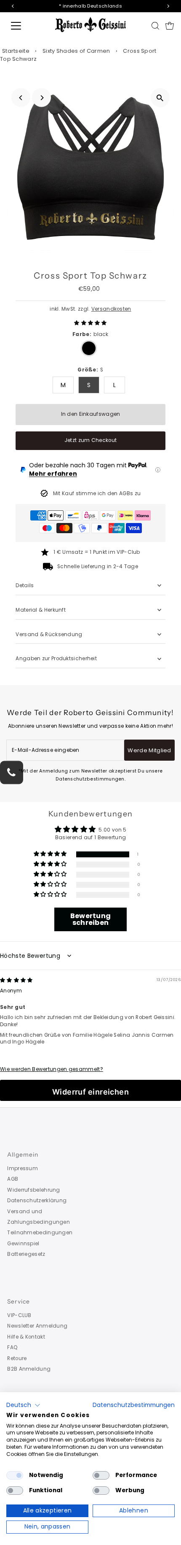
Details (25, 585)
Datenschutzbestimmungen (134, 1405)
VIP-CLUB (19, 1315)
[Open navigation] (25, 25)
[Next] (41, 97)
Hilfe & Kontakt (26, 1337)
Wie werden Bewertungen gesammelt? (51, 1069)
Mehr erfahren (53, 473)
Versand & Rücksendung (49, 634)
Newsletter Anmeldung (37, 1326)
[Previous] (20, 97)
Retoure (17, 1358)
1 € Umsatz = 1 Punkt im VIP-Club (96, 552)
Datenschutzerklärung (37, 1200)
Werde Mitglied (149, 750)
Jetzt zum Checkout (90, 440)
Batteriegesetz (26, 1254)
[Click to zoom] (160, 97)
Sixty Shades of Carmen (76, 51)
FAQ (12, 1347)
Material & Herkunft (41, 610)
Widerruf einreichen (90, 1091)
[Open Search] (155, 26)
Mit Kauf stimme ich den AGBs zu (97, 493)
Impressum (22, 1168)
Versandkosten (111, 309)
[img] (16, 980)
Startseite (15, 51)
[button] (90, 323)
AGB (12, 1179)
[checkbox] (14, 1475)
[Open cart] (169, 26)
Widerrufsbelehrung (33, 1190)
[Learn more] (157, 469)
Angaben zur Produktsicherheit (57, 658)
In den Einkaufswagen (90, 414)
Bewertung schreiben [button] (90, 919)
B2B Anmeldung (29, 1369)
